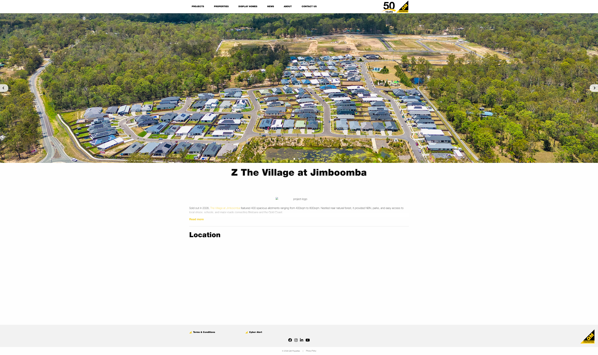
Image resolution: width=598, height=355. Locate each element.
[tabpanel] (299, 88)
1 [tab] (294, 159)
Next (594, 88)
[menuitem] (197, 6)
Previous (4, 88)
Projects (198, 6)
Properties (221, 6)
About (288, 6)
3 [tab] (303, 159)
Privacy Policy (311, 351)
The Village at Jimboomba (225, 208)
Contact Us (309, 6)
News (270, 6)
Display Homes (247, 6)
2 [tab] (299, 159)
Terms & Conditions (204, 332)
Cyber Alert (255, 332)
